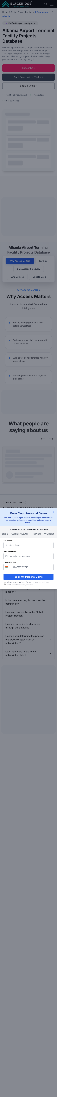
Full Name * (8, 540)
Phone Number (10, 562)
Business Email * (10, 551)
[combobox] (7, 567)
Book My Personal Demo (28, 576)
